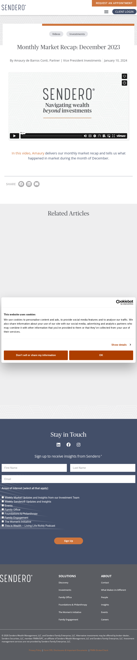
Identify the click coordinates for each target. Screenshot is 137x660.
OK (101, 355)
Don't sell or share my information (36, 355)
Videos (56, 34)
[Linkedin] (58, 444)
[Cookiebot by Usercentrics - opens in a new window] (118, 302)
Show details (119, 344)
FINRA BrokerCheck (99, 650)
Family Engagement (16, 517)
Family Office (12, 509)
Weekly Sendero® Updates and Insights (28, 501)
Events (9, 505)
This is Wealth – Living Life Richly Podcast (30, 525)
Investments (77, 34)
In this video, (21, 153)
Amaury (38, 153)
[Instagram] (78, 444)
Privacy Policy (35, 650)
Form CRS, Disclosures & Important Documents (67, 650)
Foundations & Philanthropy (21, 513)
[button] (106, 11)
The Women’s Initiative (18, 521)
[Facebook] (68, 444)
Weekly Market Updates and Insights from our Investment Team (42, 497)
